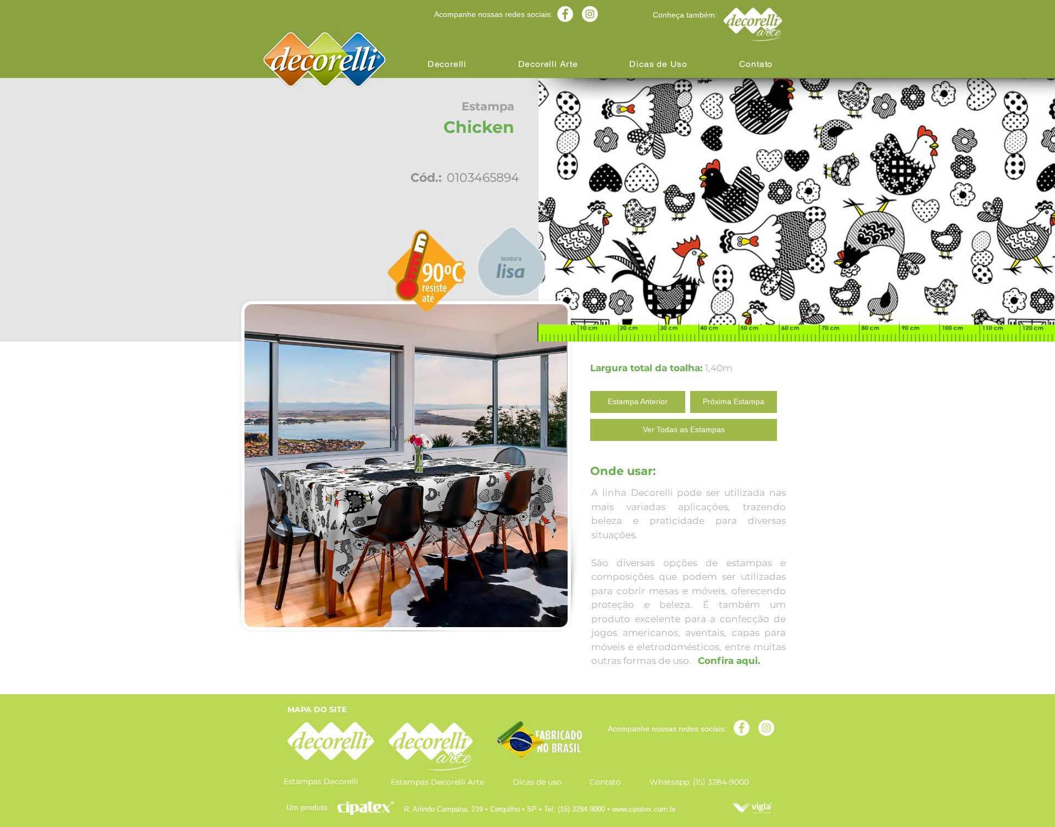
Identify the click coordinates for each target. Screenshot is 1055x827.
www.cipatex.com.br (644, 809)
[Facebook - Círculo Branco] (565, 14)
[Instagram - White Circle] (590, 14)
